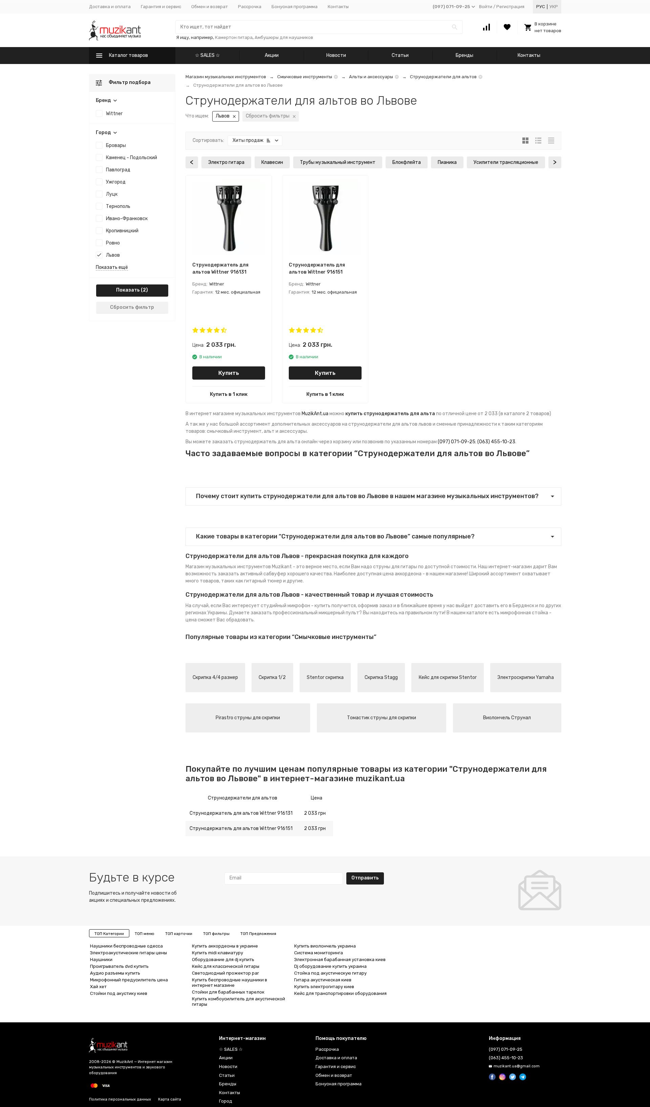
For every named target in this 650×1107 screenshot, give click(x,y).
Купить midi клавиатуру (217, 952)
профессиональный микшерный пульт (316, 613)
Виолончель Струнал (507, 718)
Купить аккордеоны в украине (225, 946)
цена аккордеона (402, 574)
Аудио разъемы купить (115, 973)
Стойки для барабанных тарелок (228, 992)
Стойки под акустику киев (118, 993)
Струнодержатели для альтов (443, 76)
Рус (540, 6)
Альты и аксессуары (371, 76)
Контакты (338, 6)
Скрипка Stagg (381, 677)
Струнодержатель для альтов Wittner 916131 (241, 813)
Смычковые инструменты (304, 76)
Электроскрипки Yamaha (525, 677)
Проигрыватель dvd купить (119, 966)
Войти (485, 6)
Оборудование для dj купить (223, 959)
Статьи (400, 55)
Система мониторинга (318, 952)
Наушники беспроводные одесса (126, 946)
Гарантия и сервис (161, 6)
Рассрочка (249, 6)
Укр (553, 6)
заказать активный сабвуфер (252, 574)
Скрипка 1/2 (272, 677)
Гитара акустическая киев (322, 979)
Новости (336, 55)
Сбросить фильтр (132, 307)
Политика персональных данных (120, 1099)
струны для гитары (395, 567)
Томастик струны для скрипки (381, 718)
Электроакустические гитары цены (128, 952)
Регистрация (510, 6)
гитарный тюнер (263, 581)
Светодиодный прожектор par (225, 973)
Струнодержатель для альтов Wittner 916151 (241, 828)
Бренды (464, 55)
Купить (228, 372)
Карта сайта (169, 1099)
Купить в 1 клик (228, 394)
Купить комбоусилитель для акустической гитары (238, 1001)
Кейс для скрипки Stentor (448, 677)
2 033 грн (315, 813)
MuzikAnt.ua (315, 414)
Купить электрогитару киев (324, 986)
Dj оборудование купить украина (330, 966)
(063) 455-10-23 (496, 442)
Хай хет (98, 986)
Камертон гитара (234, 37)
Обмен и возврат (209, 6)
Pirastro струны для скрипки (248, 718)
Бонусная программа (295, 6)
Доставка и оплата (110, 6)
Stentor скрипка (325, 677)
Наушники (101, 959)
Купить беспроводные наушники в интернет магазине (229, 982)
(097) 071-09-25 (456, 442)
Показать (128, 290)
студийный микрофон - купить (295, 606)
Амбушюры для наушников (284, 37)
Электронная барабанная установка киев (340, 959)
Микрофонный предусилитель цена (129, 979)
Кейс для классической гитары (225, 966)
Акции (272, 55)
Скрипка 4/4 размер (215, 677)
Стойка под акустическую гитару (330, 973)
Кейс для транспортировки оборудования (340, 993)
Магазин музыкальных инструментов (226, 76)
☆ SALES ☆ (207, 55)
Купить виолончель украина (325, 946)
